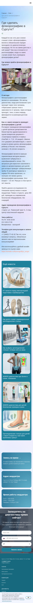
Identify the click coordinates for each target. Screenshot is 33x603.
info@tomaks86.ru (6, 562)
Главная (3, 580)
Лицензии (4, 591)
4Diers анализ (5, 571)
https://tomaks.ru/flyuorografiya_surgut (15, 251)
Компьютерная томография (8, 569)
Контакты (4, 582)
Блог (3, 585)
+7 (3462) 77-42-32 (6, 561)
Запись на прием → (12, 458)
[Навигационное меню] (30, 2)
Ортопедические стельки (7, 573)
